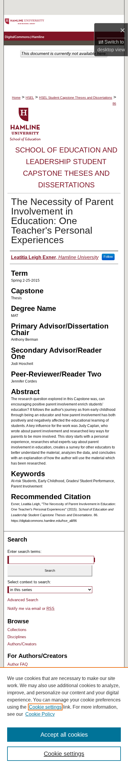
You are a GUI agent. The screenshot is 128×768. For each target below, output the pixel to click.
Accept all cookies (64, 734)
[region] (64, 717)
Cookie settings (45, 707)
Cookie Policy (40, 714)
